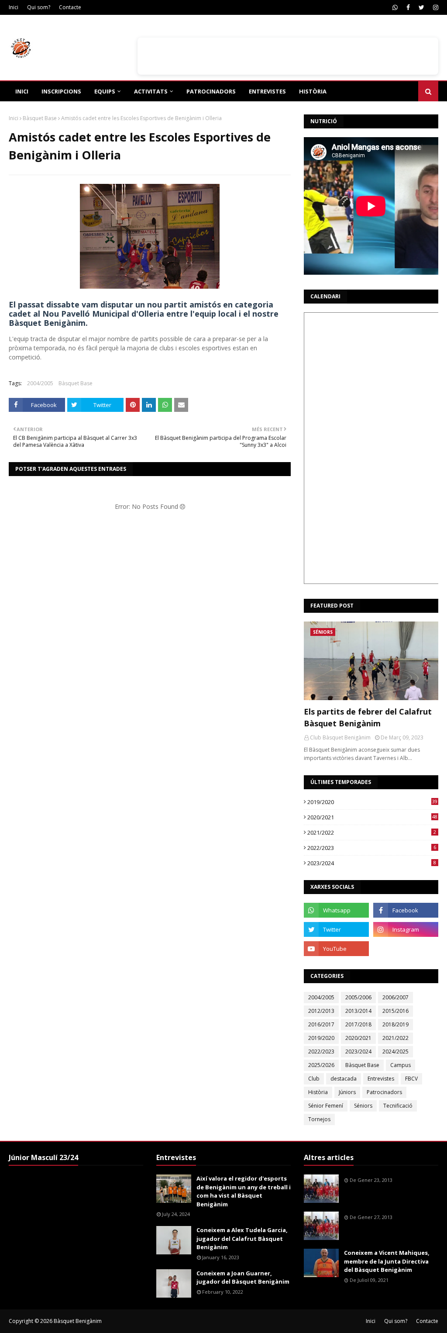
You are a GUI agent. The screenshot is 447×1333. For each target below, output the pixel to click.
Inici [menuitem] (21, 91)
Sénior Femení (325, 1105)
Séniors (363, 1105)
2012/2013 (321, 1011)
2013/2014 (358, 1011)
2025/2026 (321, 1065)
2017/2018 (358, 1024)
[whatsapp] (395, 7)
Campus (400, 1065)
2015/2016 (395, 1011)
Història (318, 1092)
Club (314, 1078)
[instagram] (434, 7)
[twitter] (421, 7)
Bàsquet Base (40, 118)
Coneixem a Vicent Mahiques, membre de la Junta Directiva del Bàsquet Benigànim (387, 1261)
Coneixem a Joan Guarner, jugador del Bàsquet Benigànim (242, 1277)
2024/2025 (395, 1051)
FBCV (411, 1078)
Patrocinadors (384, 1092)
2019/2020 (372, 802)
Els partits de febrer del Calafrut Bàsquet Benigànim (368, 717)
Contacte (70, 7)
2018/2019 (395, 1024)
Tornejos (319, 1119)
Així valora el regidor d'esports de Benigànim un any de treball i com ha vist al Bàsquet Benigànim (243, 1191)
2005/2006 (358, 997)
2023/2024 (371, 863)
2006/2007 (395, 997)
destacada (343, 1078)
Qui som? (38, 7)
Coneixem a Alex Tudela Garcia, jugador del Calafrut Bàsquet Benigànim (242, 1238)
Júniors (347, 1092)
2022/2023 (371, 848)
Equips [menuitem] (104, 91)
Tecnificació (398, 1105)
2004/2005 (40, 383)
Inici (13, 7)
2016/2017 (321, 1024)
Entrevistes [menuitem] (267, 91)
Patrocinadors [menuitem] (211, 91)
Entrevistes (381, 1078)
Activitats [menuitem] (151, 91)
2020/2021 (372, 817)
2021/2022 (371, 832)
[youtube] (336, 948)
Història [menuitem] (313, 91)
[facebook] (408, 7)
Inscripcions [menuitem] (61, 91)
